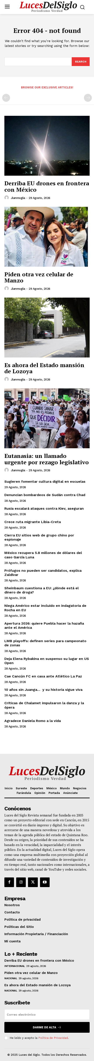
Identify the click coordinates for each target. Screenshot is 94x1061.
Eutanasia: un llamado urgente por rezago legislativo (46, 459)
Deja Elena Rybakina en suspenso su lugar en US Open (46, 661)
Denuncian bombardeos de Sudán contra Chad (44, 495)
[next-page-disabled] (88, 98)
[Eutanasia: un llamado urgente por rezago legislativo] (47, 418)
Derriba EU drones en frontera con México (46, 186)
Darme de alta (44, 1027)
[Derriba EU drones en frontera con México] (47, 146)
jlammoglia (18, 198)
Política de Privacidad (53, 1038)
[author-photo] (7, 197)
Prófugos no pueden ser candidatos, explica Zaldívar (43, 572)
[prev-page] (6, 98)
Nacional (10, 978)
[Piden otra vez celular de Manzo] (47, 237)
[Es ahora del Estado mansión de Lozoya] (47, 327)
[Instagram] (21, 882)
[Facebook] (9, 882)
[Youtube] (45, 882)
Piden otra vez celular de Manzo (38, 277)
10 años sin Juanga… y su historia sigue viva (43, 690)
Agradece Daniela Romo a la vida (32, 721)
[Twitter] (33, 882)
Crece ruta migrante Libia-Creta (32, 522)
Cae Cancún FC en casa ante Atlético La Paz (43, 676)
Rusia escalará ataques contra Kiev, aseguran (44, 508)
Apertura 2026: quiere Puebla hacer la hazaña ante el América (44, 625)
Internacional (14, 966)
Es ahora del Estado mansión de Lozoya (44, 368)
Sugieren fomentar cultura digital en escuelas (44, 481)
